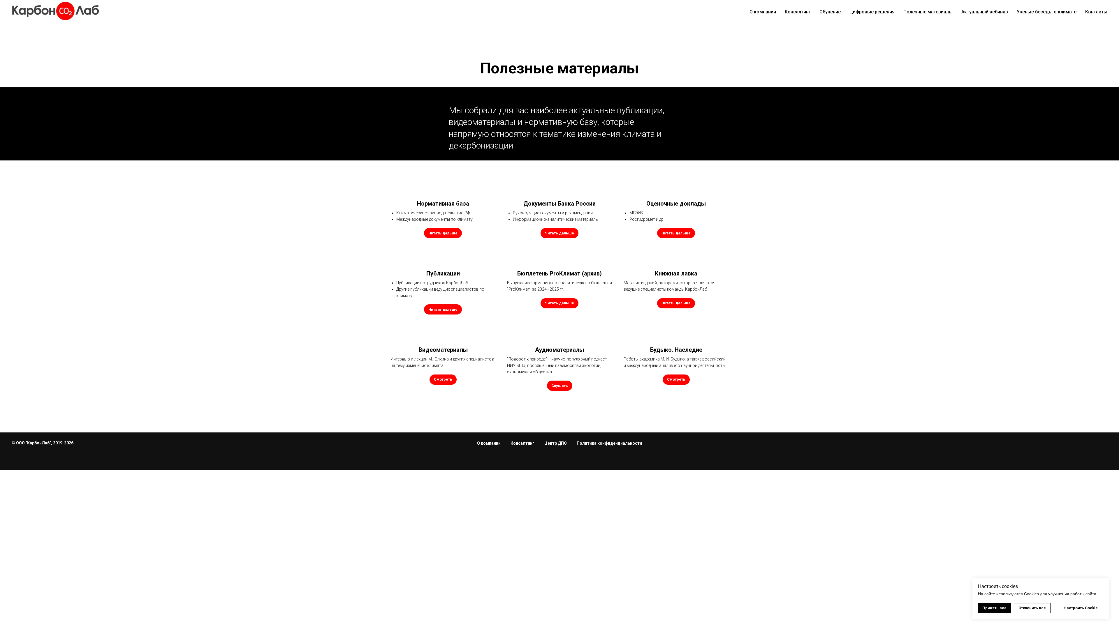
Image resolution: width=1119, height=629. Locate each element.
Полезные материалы (928, 12)
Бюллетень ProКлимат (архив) (559, 273)
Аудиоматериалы (559, 349)
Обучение (830, 12)
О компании (762, 12)
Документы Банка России (559, 203)
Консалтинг (798, 12)
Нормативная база (443, 203)
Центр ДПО (555, 443)
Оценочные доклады (676, 203)
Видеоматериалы (443, 349)
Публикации (443, 273)
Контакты (1096, 12)
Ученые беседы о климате (1046, 12)
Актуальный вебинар (984, 12)
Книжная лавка (676, 273)
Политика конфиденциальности (609, 443)
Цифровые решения (872, 12)
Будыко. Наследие (676, 349)
